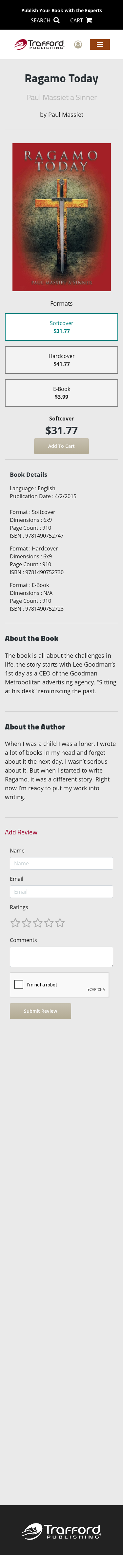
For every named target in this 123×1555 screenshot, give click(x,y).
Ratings (19, 907)
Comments (23, 940)
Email (16, 878)
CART (77, 20)
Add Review (21, 832)
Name (17, 850)
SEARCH (41, 20)
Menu (100, 44)
